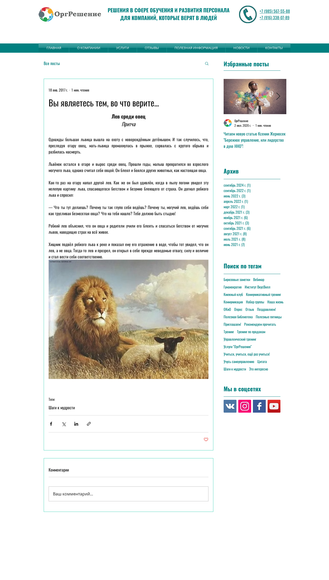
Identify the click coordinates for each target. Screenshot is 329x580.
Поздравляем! (266, 309)
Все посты (52, 63)
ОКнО (227, 309)
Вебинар (258, 279)
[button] (206, 63)
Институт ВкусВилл (257, 287)
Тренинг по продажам (251, 331)
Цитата (262, 361)
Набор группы (255, 302)
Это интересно (258, 369)
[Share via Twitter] (63, 423)
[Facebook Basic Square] (259, 406)
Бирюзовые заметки (237, 279)
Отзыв (249, 309)
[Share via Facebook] (51, 423)
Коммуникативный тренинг (263, 294)
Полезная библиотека (238, 316)
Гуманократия (233, 287)
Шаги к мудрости (62, 407)
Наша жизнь (275, 302)
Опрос (238, 309)
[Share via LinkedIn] (76, 423)
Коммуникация (233, 302)
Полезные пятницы (269, 316)
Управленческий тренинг (240, 339)
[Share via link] (88, 423)
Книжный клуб (233, 294)
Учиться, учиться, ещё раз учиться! (247, 354)
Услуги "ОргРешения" (238, 346)
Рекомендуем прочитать (260, 324)
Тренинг (229, 331)
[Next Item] (278, 97)
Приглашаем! (232, 324)
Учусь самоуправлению (239, 361)
